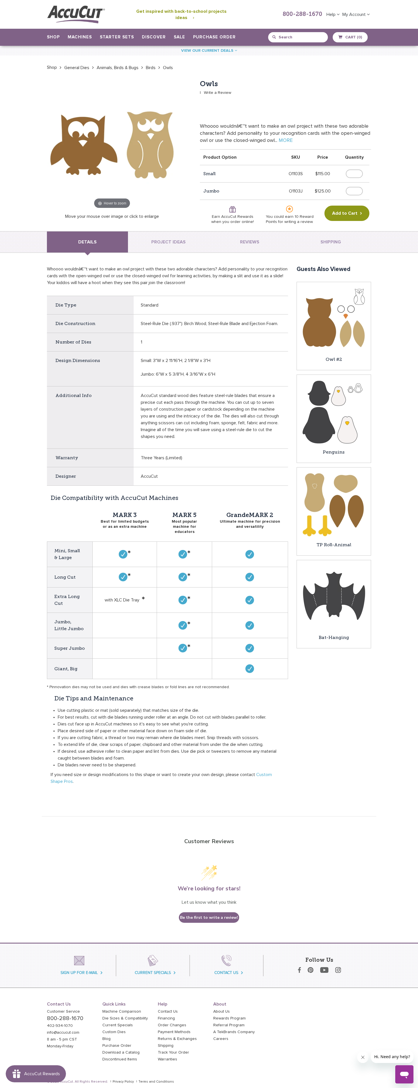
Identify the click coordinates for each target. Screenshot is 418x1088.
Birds (151, 67)
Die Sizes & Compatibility (125, 1018)
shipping (330, 242)
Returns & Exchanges (177, 1039)
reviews (249, 242)
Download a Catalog (121, 1052)
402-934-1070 (60, 1026)
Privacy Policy (123, 1081)
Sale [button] (179, 37)
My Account (354, 14)
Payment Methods (174, 1032)
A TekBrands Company (234, 1032)
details (87, 242)
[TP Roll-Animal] (334, 504)
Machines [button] (80, 37)
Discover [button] (154, 37)
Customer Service (63, 1011)
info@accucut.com (63, 1033)
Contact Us (168, 1011)
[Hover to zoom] (112, 144)
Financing (166, 1018)
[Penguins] (334, 411)
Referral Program (229, 1025)
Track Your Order (173, 1052)
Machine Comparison (121, 1011)
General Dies (76, 67)
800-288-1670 (302, 14)
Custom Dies (114, 1032)
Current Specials (117, 1025)
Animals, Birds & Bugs (117, 67)
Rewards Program (229, 1018)
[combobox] (298, 37)
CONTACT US (226, 972)
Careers (220, 1039)
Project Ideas (168, 242)
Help (331, 14)
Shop (52, 67)
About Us (221, 1011)
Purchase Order (214, 37)
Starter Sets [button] (117, 37)
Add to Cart (344, 213)
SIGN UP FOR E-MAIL (79, 972)
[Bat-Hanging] (334, 597)
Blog (106, 1039)
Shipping (165, 1046)
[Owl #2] (334, 319)
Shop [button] (53, 37)
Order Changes (172, 1025)
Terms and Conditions (156, 1081)
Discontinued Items (119, 1059)
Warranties (167, 1059)
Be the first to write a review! (209, 917)
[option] (52, 67)
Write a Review (217, 93)
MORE (286, 140)
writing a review (298, 222)
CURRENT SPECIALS (153, 972)
